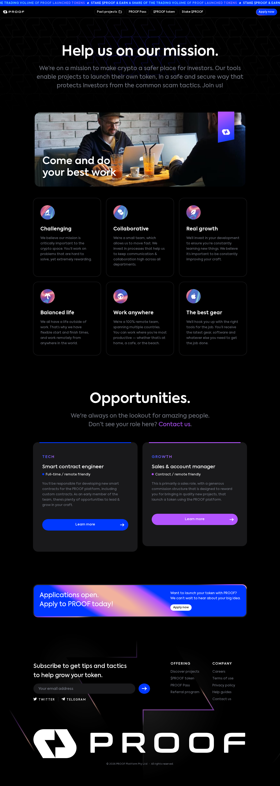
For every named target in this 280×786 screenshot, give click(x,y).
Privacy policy (223, 685)
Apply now (266, 11)
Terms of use (222, 678)
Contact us (174, 424)
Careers (218, 671)
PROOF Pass (137, 11)
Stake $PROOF (192, 11)
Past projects (107, 11)
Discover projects (185, 671)
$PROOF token (164, 11)
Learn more (85, 524)
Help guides (221, 692)
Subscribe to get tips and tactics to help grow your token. (80, 670)
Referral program (185, 692)
